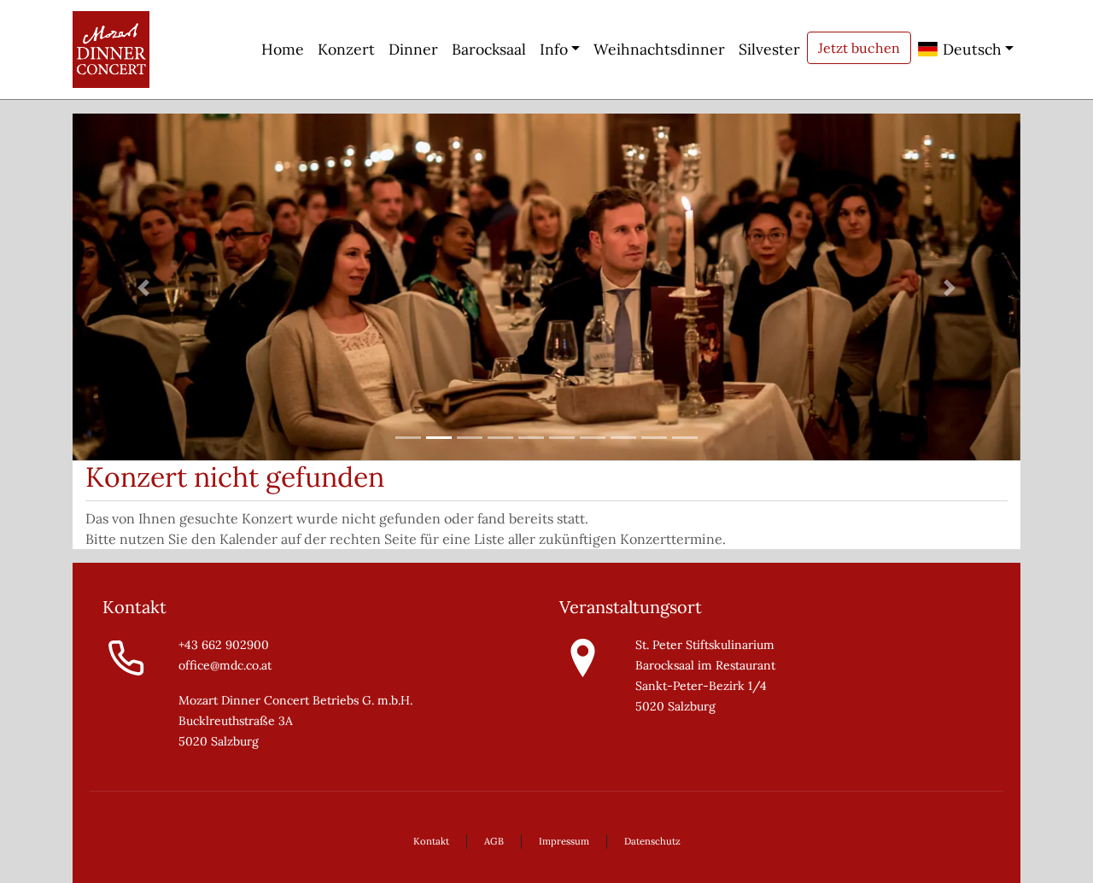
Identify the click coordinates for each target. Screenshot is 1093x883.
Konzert (346, 49)
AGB (494, 841)
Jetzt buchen (859, 47)
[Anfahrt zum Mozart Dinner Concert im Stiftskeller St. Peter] (583, 656)
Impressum (564, 841)
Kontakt (431, 841)
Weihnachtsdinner (659, 49)
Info (554, 49)
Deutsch (970, 49)
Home (282, 49)
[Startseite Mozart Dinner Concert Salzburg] (111, 49)
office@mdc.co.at (225, 665)
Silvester (769, 49)
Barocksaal (489, 49)
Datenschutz (652, 841)
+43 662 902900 (223, 644)
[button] (144, 287)
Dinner (413, 49)
